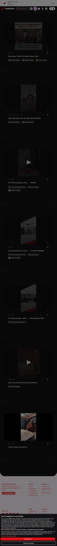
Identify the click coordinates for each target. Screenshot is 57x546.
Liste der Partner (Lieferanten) (8, 536)
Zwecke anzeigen (28, 543)
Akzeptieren (28, 539)
